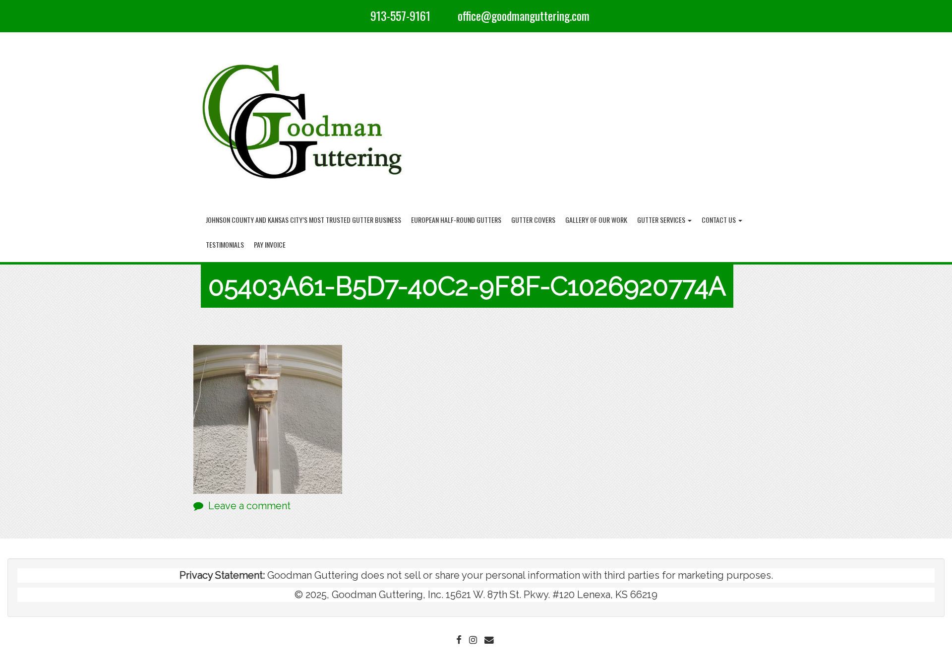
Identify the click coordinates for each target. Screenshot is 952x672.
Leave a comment (249, 506)
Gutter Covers (533, 219)
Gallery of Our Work (596, 219)
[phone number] (360, 15)
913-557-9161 (400, 15)
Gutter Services (662, 219)
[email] (448, 15)
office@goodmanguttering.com (524, 15)
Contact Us (719, 219)
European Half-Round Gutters (456, 219)
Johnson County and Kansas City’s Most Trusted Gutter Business (303, 219)
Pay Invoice (270, 244)
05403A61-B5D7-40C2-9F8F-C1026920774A (467, 286)
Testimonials (225, 244)
